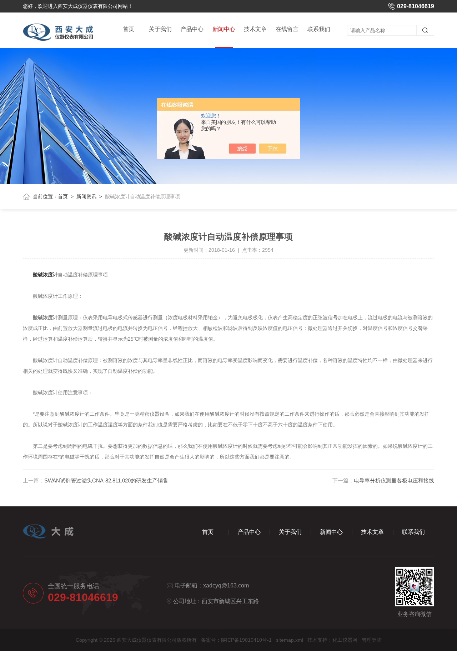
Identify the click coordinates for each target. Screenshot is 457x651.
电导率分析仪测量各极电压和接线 (394, 480)
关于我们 (160, 29)
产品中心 (192, 29)
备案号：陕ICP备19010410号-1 (236, 640)
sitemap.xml (289, 640)
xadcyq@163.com (226, 585)
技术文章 (255, 29)
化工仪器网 (344, 640)
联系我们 (318, 29)
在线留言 (287, 29)
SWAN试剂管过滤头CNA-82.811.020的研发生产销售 (106, 480)
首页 (128, 29)
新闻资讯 (86, 196)
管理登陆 (372, 640)
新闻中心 (223, 29)
